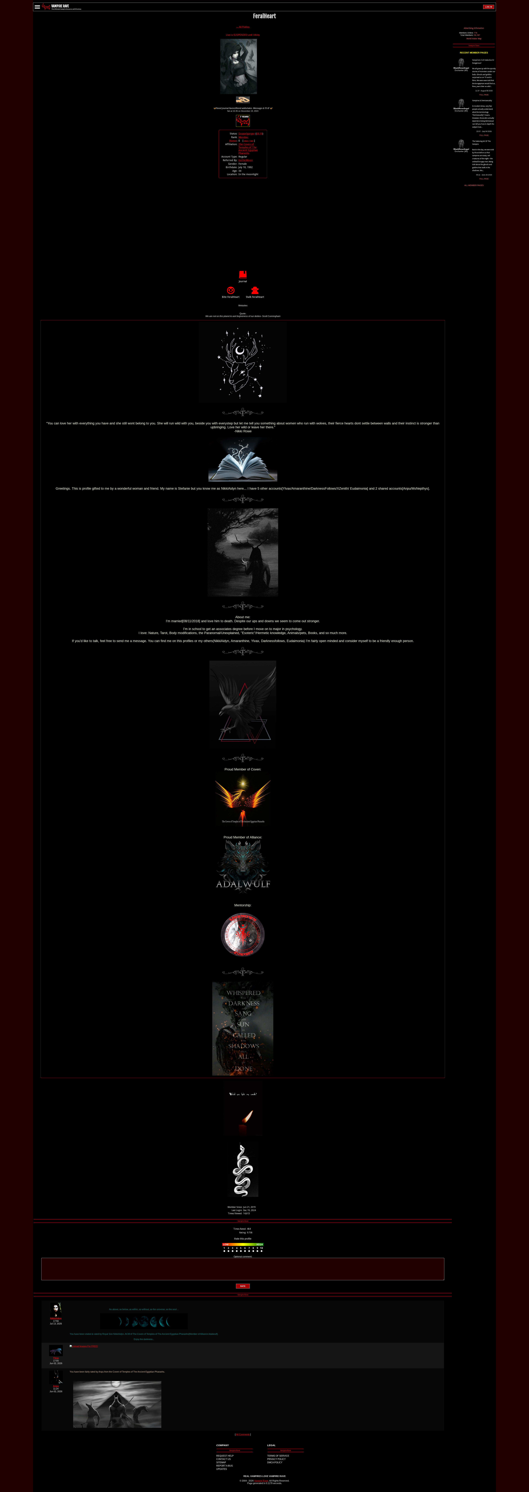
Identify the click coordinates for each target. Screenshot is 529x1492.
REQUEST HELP (225, 1456)
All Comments (243, 1434)
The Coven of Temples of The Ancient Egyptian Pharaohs (248, 149)
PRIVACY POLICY (276, 1459)
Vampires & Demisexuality (482, 101)
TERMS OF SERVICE (278, 1456)
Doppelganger (246, 133)
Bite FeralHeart (230, 296)
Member (243, 137)
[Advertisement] (243, 221)
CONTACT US (223, 1459)
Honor (233, 140)
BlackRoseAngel (461, 68)
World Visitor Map (473, 38)
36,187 (477, 35)
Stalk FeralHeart (255, 296)
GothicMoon (245, 160)
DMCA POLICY (274, 1462)
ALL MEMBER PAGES (474, 185)
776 (475, 33)
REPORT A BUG (224, 1466)
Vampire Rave (261, 1481)
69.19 (259, 133)
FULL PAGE (484, 95)
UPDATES (221, 1469)
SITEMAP (221, 1462)
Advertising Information (474, 28)
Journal (243, 281)
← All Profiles (242, 27)
